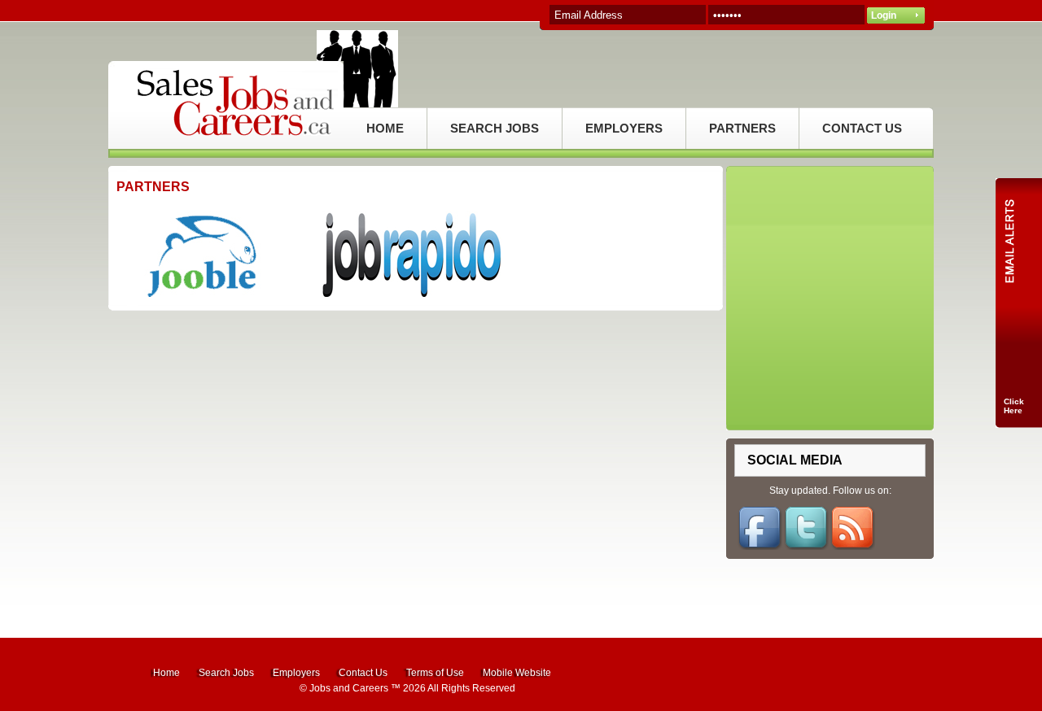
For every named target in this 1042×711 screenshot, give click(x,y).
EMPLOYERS (624, 128)
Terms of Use (435, 672)
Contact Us (363, 672)
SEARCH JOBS (494, 128)
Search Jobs (226, 672)
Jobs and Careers (348, 688)
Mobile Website (517, 672)
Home (166, 672)
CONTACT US (862, 128)
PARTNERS (742, 128)
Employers (296, 672)
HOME (385, 128)
